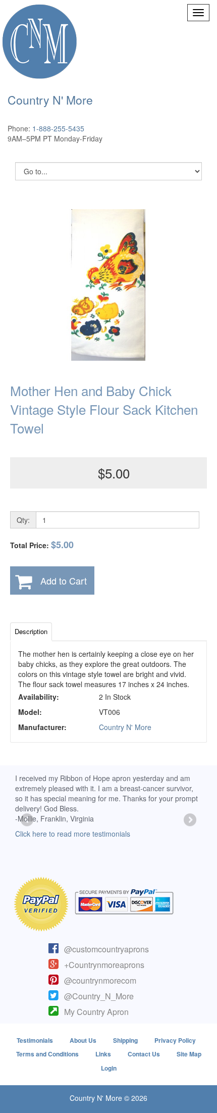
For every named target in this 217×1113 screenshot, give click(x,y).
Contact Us (144, 1053)
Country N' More (125, 727)
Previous (27, 820)
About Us (83, 1040)
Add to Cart (63, 580)
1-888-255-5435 (58, 128)
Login (109, 1068)
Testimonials (35, 1040)
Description (31, 631)
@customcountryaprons (106, 949)
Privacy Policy (175, 1040)
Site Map (189, 1053)
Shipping (125, 1040)
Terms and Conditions (47, 1053)
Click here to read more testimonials (72, 834)
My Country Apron (96, 1012)
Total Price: (42, 545)
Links (103, 1053)
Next (189, 820)
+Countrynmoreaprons (104, 965)
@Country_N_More (99, 996)
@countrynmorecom (100, 980)
